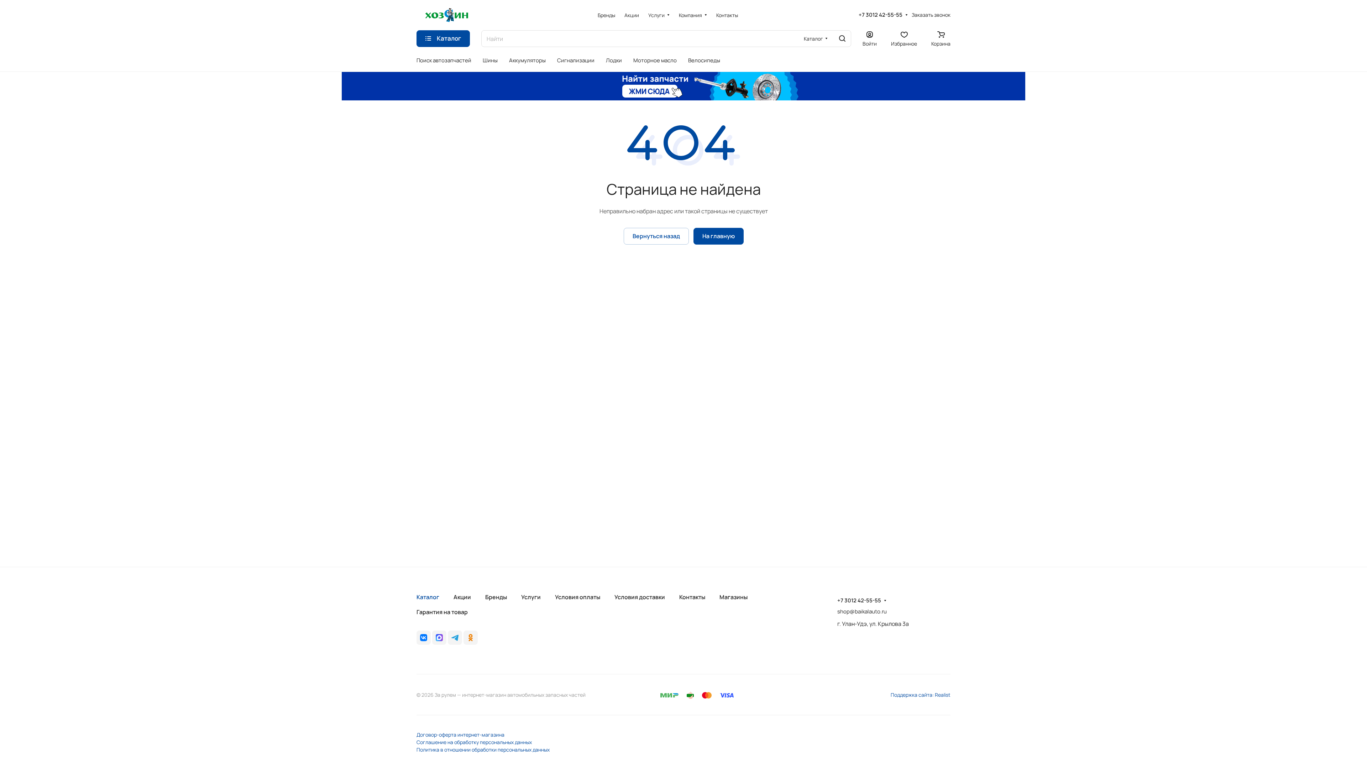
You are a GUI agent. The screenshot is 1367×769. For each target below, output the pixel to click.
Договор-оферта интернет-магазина (460, 734)
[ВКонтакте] (424, 638)
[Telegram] (455, 638)
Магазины (733, 597)
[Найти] (842, 38)
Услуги (531, 597)
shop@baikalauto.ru (862, 611)
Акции (462, 597)
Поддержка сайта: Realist (920, 694)
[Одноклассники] (470, 638)
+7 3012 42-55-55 (880, 15)
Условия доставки (639, 597)
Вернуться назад (656, 236)
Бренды (496, 597)
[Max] (439, 638)
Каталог (428, 597)
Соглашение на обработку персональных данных (474, 742)
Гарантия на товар (442, 612)
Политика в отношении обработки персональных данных (483, 749)
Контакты (692, 597)
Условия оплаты (577, 597)
